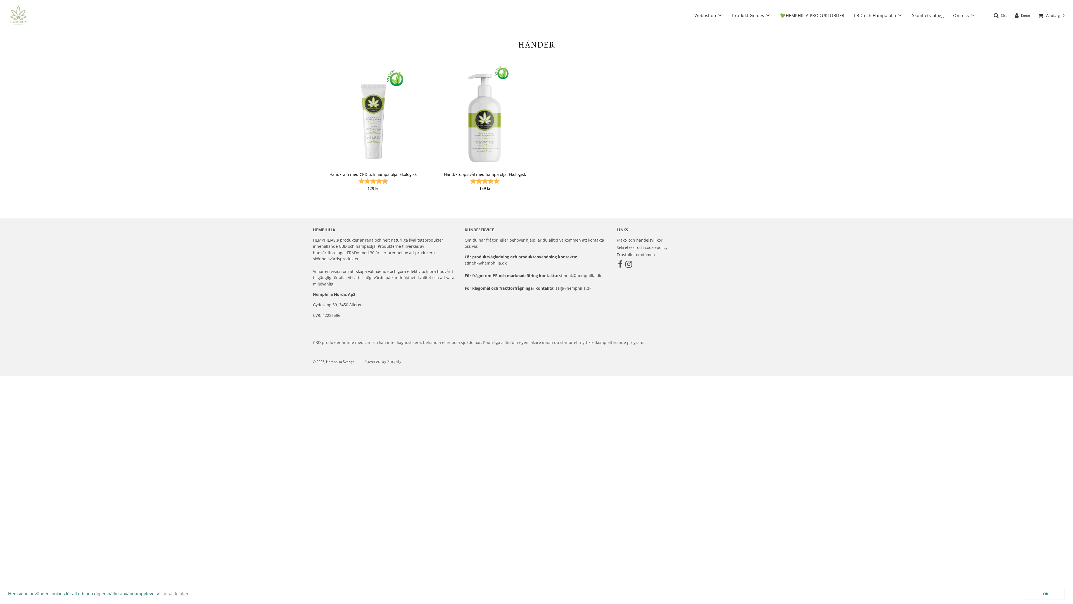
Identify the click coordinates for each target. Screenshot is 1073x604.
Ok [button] (1045, 594)
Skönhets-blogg (928, 15)
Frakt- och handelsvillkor (640, 240)
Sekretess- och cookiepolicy (642, 247)
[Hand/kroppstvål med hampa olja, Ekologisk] (484, 115)
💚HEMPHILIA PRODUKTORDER (812, 15)
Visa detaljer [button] (175, 593)
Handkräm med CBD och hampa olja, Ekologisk (373, 174)
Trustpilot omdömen (636, 254)
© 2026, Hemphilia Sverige (334, 361)
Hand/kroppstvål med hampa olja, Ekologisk (485, 174)
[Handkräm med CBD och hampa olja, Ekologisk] (373, 115)
